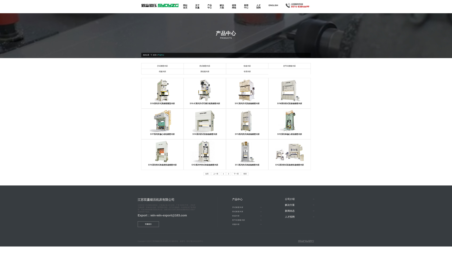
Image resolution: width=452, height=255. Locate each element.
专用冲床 (247, 71)
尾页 (245, 174)
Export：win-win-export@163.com (162, 215)
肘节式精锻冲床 (289, 66)
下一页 (236, 174)
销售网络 (234, 6)
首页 (154, 55)
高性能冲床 (204, 71)
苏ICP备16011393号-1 (195, 241)
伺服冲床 (162, 71)
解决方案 (222, 6)
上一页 (215, 174)
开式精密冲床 (162, 66)
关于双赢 (197, 6)
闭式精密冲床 (205, 66)
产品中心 (210, 6)
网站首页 (185, 6)
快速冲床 (247, 66)
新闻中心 (246, 6)
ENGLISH (273, 5)
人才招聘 (258, 6)
